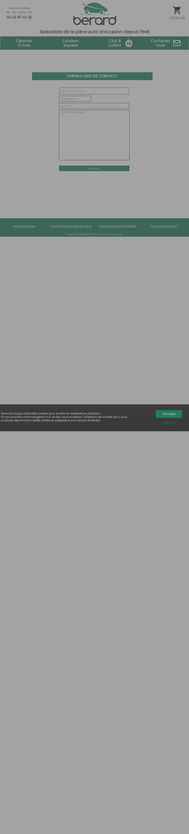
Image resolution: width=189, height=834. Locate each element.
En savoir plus (169, 422)
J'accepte (168, 414)
